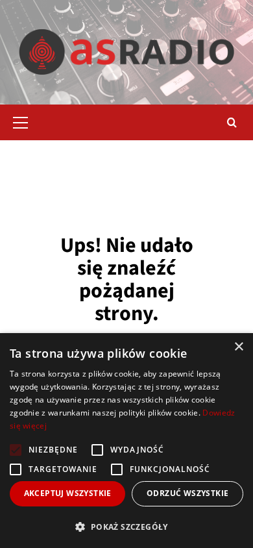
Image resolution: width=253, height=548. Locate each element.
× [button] (238, 347)
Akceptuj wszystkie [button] (68, 493)
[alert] (126, 440)
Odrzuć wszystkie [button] (187, 493)
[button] (26, 121)
